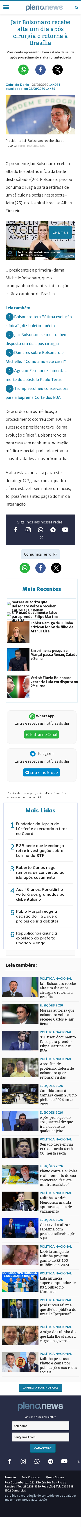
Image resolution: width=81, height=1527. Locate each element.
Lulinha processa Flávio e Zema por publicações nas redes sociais (58, 1365)
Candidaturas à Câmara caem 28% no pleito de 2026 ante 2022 (58, 1097)
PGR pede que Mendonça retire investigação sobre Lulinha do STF (40, 850)
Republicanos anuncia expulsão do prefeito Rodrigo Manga (36, 938)
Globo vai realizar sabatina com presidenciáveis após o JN (58, 1231)
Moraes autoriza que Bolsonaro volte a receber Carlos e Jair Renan (57, 1017)
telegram (53, 530)
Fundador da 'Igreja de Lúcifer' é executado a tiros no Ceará (42, 828)
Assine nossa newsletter (40, 1417)
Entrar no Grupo (43, 772)
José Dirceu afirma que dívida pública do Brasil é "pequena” (58, 1309)
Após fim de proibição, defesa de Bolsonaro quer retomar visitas (57, 1070)
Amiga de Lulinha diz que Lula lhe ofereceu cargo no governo (58, 1336)
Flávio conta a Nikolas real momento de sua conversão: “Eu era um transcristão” (59, 1178)
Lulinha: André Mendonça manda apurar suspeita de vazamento (56, 1204)
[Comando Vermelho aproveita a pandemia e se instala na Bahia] (11, 1166)
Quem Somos (55, 1477)
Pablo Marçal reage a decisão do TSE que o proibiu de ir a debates (37, 916)
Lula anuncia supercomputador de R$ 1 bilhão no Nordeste (58, 1285)
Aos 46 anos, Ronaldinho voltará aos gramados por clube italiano (41, 894)
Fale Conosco (31, 1477)
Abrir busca (76, 7)
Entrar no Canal (43, 734)
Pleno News (44, 7)
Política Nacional (56, 978)
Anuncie (10, 1477)
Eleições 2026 (51, 1005)
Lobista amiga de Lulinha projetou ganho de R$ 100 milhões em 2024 (54, 1258)
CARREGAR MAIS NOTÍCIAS (40, 1387)
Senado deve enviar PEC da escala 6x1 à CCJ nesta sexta (56, 1148)
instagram (28, 530)
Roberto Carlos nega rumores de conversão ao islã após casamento (40, 872)
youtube (65, 530)
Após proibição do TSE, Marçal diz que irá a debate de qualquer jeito (56, 1124)
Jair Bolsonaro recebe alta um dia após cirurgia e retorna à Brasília (58, 990)
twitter (42, 538)
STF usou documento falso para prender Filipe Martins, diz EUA (58, 1044)
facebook (16, 530)
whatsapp (41, 530)
